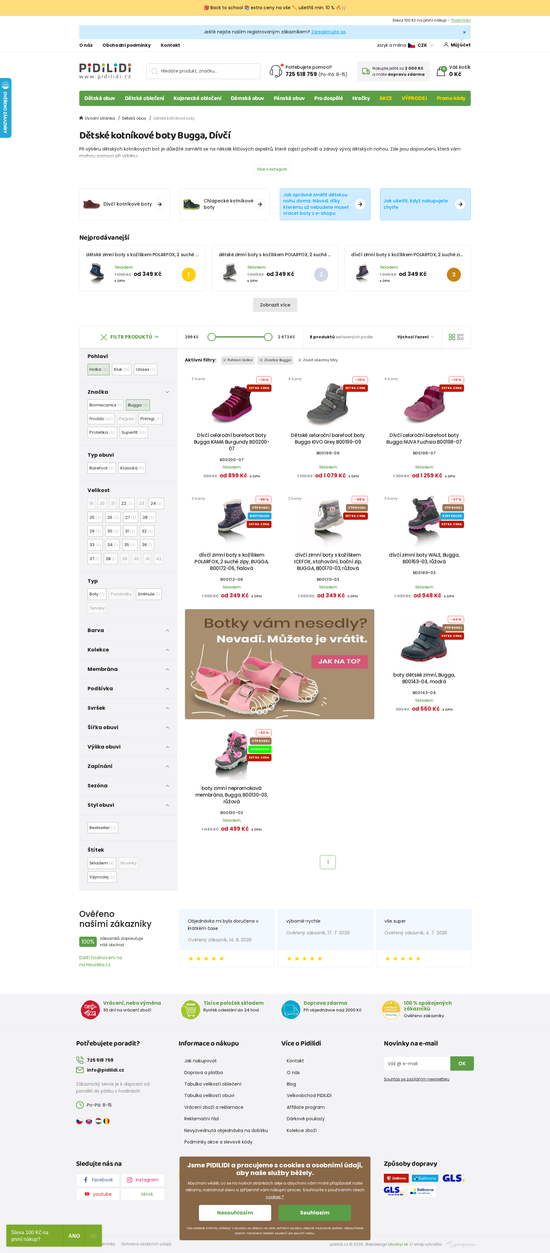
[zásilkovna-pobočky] (398, 1179)
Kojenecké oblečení (197, 98)
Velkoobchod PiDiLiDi (309, 1095)
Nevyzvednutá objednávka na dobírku (226, 1130)
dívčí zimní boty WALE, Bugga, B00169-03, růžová (424, 558)
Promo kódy (451, 98)
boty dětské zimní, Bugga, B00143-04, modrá (424, 678)
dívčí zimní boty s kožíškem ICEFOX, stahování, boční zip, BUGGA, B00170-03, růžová (328, 562)
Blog (291, 1084)
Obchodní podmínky (126, 45)
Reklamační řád (201, 1119)
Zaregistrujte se (328, 32)
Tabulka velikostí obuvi (209, 1095)
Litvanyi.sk (398, 1244)
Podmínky (461, 20)
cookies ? (275, 1197)
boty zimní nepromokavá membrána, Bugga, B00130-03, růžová (231, 795)
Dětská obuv (99, 98)
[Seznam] (460, 337)
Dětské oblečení (144, 98)
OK (462, 1063)
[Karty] (451, 337)
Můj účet (461, 45)
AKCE (385, 98)
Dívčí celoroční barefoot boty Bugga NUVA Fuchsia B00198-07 (424, 438)
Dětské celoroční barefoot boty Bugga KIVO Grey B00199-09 (328, 438)
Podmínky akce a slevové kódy (218, 1142)
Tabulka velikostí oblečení (212, 1084)
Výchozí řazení (413, 337)
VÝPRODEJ (414, 98)
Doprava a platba (203, 1072)
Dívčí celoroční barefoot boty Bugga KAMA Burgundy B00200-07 (232, 442)
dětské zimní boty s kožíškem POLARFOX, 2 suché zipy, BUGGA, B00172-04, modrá (175, 254)
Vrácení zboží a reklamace (213, 1107)
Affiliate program (306, 1107)
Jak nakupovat (200, 1061)
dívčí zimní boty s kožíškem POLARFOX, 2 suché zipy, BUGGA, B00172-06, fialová (438, 254)
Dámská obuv (247, 98)
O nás (85, 45)
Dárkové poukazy (306, 1119)
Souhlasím (314, 1212)
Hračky (361, 98)
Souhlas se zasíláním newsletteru (416, 1079)
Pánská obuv (289, 98)
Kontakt (170, 45)
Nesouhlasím (235, 1212)
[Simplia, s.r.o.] (461, 1244)
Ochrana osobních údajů (146, 1244)
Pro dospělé (328, 98)
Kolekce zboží (302, 1130)
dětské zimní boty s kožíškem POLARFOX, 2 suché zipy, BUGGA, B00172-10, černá (306, 254)
